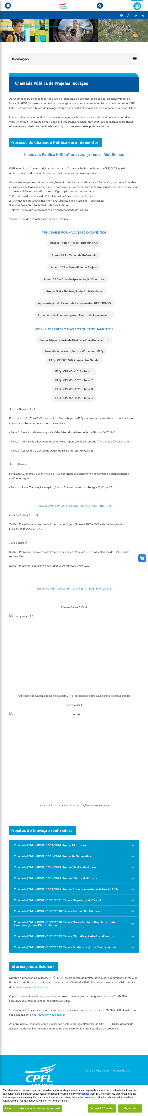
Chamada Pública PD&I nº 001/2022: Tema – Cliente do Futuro (55, 878)
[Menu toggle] (8, 6)
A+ (144, 15)
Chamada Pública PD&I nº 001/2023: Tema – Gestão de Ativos (55, 867)
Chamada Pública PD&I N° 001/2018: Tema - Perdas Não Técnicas (57, 911)
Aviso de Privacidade (97, 1070)
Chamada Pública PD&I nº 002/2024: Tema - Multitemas (51, 845)
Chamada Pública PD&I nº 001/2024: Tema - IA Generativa (52, 856)
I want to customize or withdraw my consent (32, 1108)
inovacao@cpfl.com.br (34, 987)
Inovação (20, 59)
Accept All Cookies (102, 1108)
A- (128, 15)
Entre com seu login (137, 6)
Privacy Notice (81, 1093)
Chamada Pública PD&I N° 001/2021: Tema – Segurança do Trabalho (59, 900)
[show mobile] (100, 6)
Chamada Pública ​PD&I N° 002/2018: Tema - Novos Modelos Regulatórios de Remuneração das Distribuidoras (65, 923)
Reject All (130, 1108)
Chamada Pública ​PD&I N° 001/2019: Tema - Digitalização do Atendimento (64, 936)
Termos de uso (121, 1070)
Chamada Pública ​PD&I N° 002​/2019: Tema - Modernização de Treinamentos (65, 947)
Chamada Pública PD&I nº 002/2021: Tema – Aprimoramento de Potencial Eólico (67, 889)
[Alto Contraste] (121, 15)
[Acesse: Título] (74, 30)
